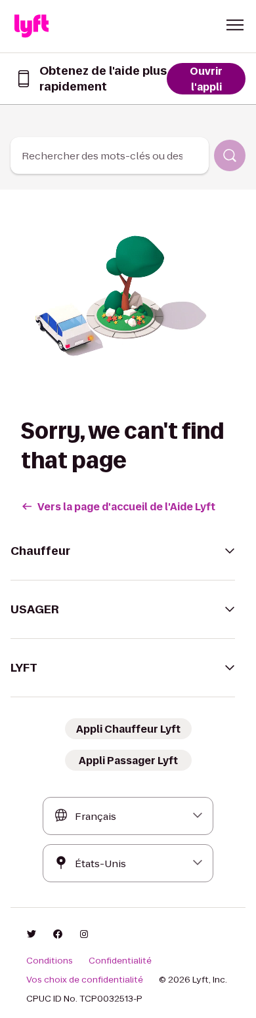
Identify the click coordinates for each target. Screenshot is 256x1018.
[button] (234, 24)
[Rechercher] (229, 155)
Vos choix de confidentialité (84, 980)
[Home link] (32, 26)
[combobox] (110, 155)
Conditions (49, 961)
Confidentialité (120, 961)
